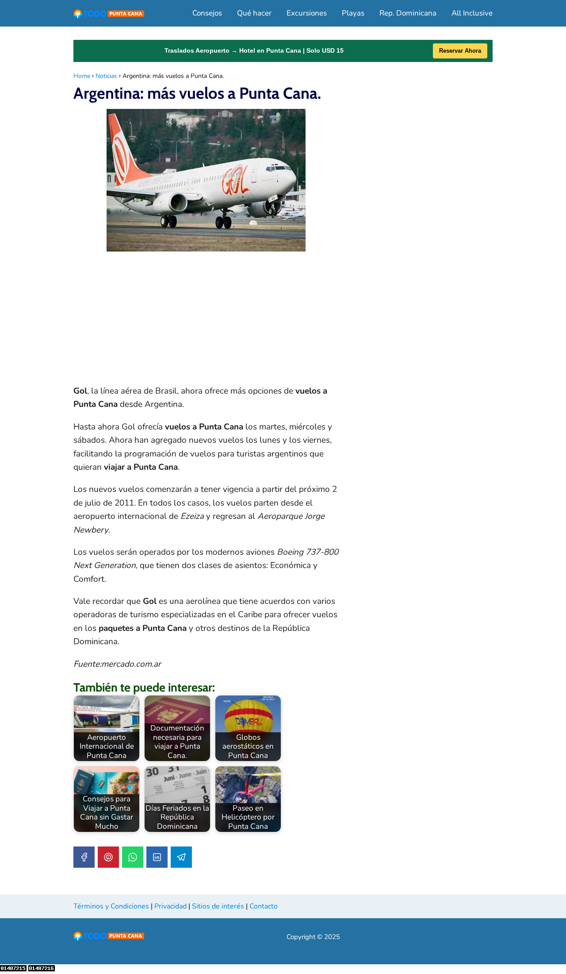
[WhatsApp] (132, 857)
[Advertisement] (206, 322)
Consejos (207, 13)
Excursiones (307, 13)
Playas (353, 13)
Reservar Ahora (460, 50)
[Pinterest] (108, 857)
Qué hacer (254, 13)
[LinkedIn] (157, 857)
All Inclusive (472, 13)
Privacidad (170, 906)
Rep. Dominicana (407, 13)
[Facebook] (84, 857)
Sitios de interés (218, 906)
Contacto (263, 906)
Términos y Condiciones (111, 906)
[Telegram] (181, 857)
